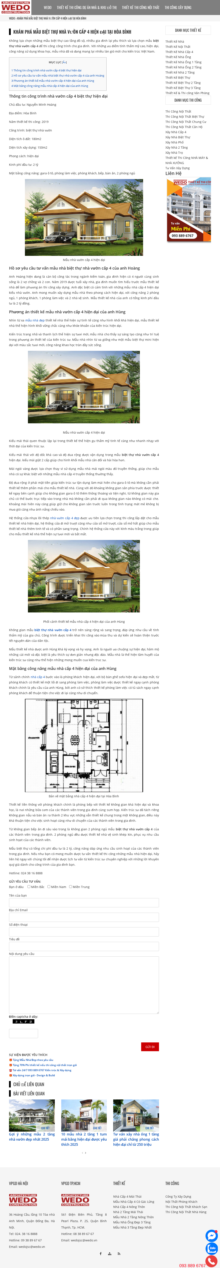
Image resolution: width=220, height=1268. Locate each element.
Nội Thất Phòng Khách (181, 1202)
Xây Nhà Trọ (174, 153)
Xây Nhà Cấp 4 (175, 132)
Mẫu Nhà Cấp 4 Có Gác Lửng (133, 1202)
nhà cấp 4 (38, 677)
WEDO (48, 7)
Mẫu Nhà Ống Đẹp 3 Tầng (132, 1222)
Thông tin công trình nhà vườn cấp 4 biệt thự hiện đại (46, 70)
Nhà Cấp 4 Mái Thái (127, 1196)
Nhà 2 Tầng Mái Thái (128, 1212)
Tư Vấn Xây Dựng (56, 22)
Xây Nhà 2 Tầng (176, 147)
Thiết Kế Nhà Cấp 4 (179, 52)
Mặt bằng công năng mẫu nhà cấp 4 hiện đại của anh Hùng (49, 86)
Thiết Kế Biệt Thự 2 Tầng (183, 83)
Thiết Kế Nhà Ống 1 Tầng (183, 62)
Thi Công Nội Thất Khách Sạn (186, 1207)
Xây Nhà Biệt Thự (177, 137)
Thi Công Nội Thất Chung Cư (185, 122)
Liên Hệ (78, 22)
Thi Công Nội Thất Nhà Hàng (185, 1212)
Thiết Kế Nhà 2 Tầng (180, 72)
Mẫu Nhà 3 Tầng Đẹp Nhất (132, 1227)
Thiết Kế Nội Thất (177, 47)
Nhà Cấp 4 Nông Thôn (129, 1207)
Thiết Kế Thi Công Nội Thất (140, 7)
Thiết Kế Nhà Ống (178, 57)
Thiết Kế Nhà (174, 41)
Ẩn (64, 62)
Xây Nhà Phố (174, 142)
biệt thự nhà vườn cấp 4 (52, 630)
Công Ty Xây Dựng (178, 1196)
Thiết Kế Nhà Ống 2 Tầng (183, 67)
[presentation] (82, 1152)
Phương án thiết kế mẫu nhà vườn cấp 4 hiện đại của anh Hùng (52, 81)
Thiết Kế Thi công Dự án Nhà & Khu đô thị (87, 7)
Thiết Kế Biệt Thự (177, 77)
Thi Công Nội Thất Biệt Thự (184, 117)
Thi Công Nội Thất (178, 111)
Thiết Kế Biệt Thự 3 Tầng (183, 88)
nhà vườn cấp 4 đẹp (64, 518)
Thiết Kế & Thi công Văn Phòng (187, 93)
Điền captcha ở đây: (23, 1017)
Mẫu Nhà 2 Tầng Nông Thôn (133, 1217)
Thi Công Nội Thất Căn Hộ (183, 127)
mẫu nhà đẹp (35, 320)
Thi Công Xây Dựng (178, 7)
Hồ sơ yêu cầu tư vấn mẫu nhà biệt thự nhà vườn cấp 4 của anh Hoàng (57, 75)
